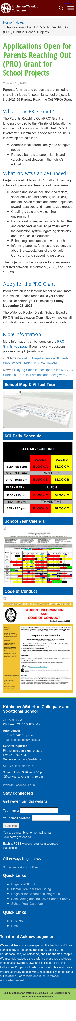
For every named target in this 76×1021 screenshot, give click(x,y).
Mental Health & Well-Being (31, 889)
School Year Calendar (27, 903)
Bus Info (17, 921)
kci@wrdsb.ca (32, 759)
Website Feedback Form (19, 785)
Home (7, 22)
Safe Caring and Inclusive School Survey (40, 898)
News (19, 22)
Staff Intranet (63, 993)
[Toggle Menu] (70, 8)
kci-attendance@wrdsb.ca (23, 739)
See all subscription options (20, 867)
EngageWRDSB (23, 884)
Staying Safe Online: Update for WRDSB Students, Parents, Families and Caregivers (38, 372)
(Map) (38, 724)
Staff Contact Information (19, 765)
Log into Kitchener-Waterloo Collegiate (26, 993)
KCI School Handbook (41, 996)
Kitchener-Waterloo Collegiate (25, 8)
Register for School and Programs (35, 893)
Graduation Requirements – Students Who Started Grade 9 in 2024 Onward (36, 360)
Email (15, 925)
